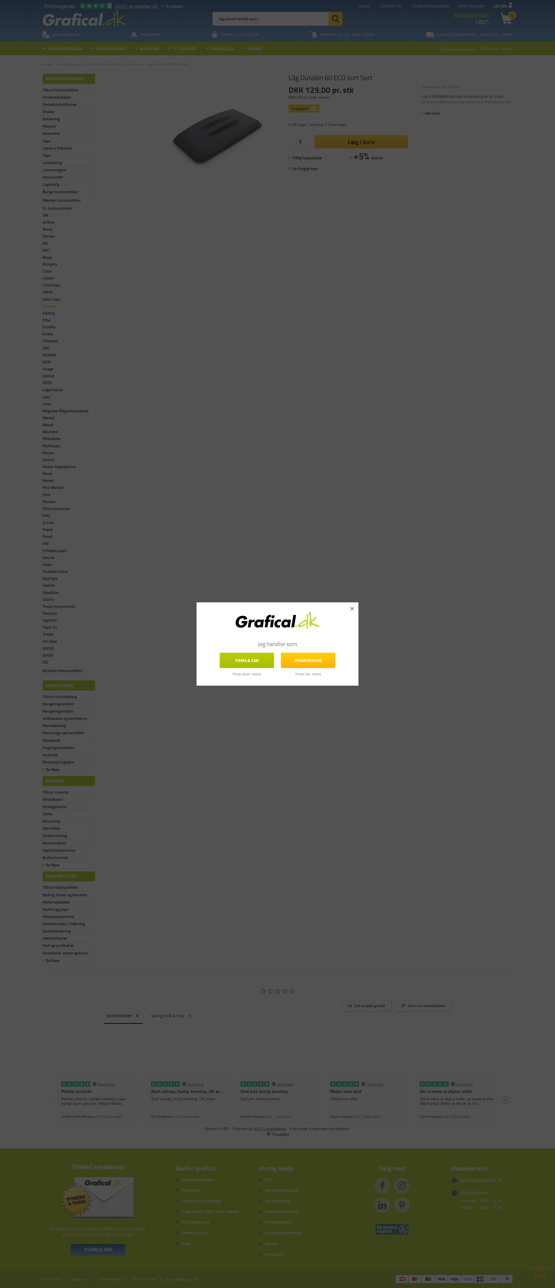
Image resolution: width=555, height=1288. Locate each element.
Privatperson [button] (308, 660)
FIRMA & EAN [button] (247, 660)
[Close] (352, 608)
